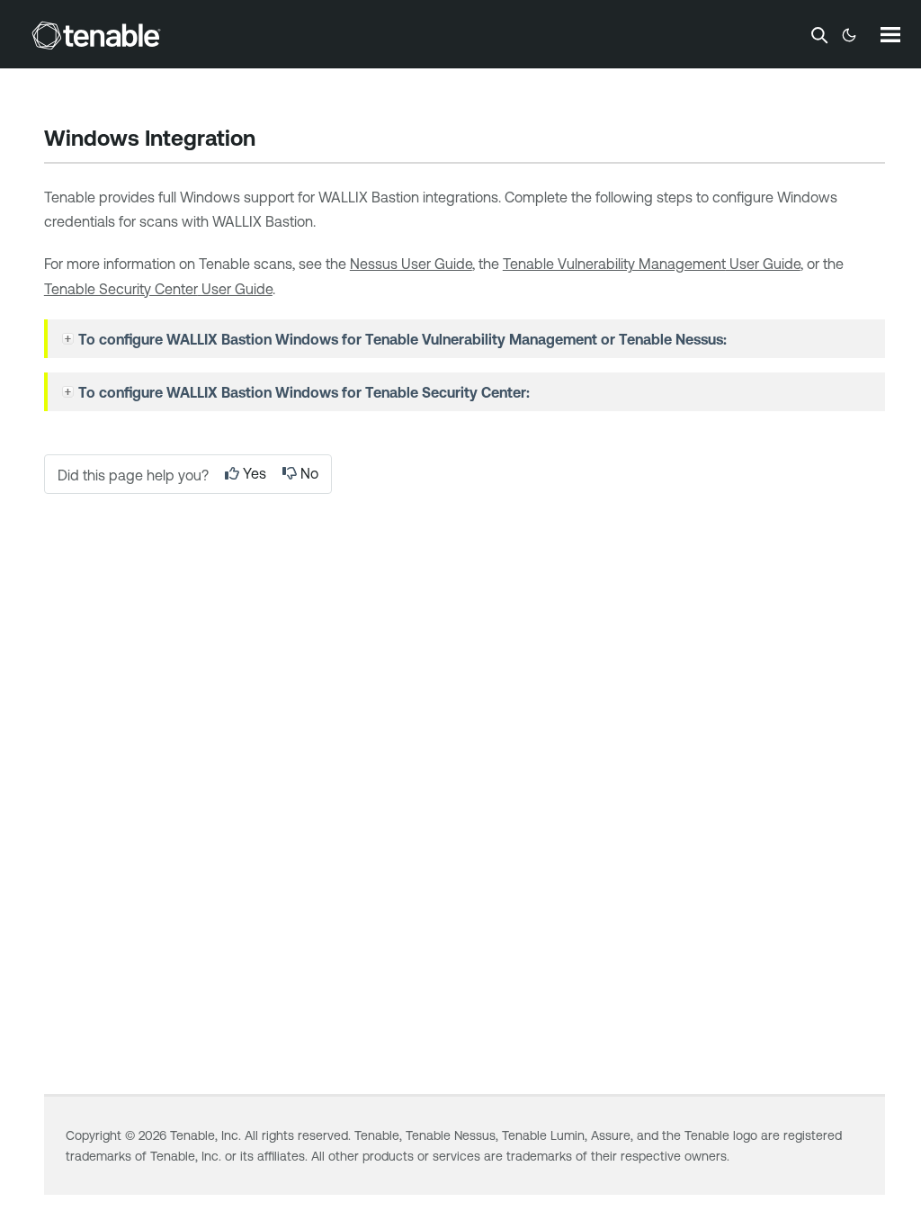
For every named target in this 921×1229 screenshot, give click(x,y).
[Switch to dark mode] (849, 35)
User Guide (651, 264)
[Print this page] (271, 140)
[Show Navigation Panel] (890, 34)
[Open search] (819, 35)
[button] (70, 339)
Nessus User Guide (411, 264)
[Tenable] (96, 35)
